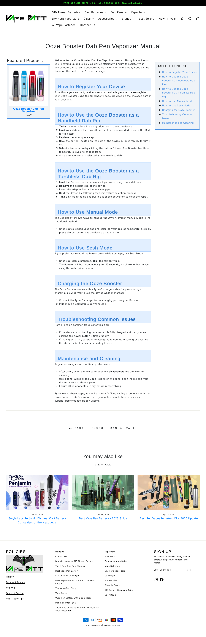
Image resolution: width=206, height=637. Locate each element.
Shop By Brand (112, 585)
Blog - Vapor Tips (15, 598)
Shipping (10, 587)
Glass (87, 18)
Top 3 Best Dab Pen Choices (70, 566)
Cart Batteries (94, 12)
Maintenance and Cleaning (178, 122)
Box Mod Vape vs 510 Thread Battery (74, 561)
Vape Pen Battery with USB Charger (73, 598)
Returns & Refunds (15, 582)
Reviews (59, 551)
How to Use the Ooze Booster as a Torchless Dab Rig (178, 92)
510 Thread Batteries (66, 12)
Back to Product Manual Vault (105, 427)
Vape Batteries (112, 566)
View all (103, 464)
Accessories (106, 18)
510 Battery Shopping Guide (119, 590)
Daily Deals (110, 595)
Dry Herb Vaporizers (65, 18)
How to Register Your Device (179, 72)
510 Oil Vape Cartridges (67, 575)
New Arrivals (167, 18)
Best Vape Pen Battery (67, 571)
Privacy (10, 577)
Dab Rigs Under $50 (65, 603)
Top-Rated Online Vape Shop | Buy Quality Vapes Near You (77, 609)
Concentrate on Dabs (116, 561)
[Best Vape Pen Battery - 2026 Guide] (103, 492)
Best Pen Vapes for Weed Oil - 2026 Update (169, 518)
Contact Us (87, 25)
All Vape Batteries (63, 25)
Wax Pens (110, 556)
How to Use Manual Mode (177, 101)
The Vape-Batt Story (66, 588)
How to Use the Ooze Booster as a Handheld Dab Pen (178, 80)
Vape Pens (138, 12)
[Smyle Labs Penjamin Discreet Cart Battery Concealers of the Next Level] (37, 492)
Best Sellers (146, 18)
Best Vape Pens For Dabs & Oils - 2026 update (75, 582)
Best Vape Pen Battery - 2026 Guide (103, 518)
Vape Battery (62, 593)
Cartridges (110, 575)
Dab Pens (117, 12)
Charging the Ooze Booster (178, 109)
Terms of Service (15, 593)
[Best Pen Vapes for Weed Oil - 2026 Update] (169, 492)
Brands (127, 18)
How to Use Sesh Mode (176, 105)
